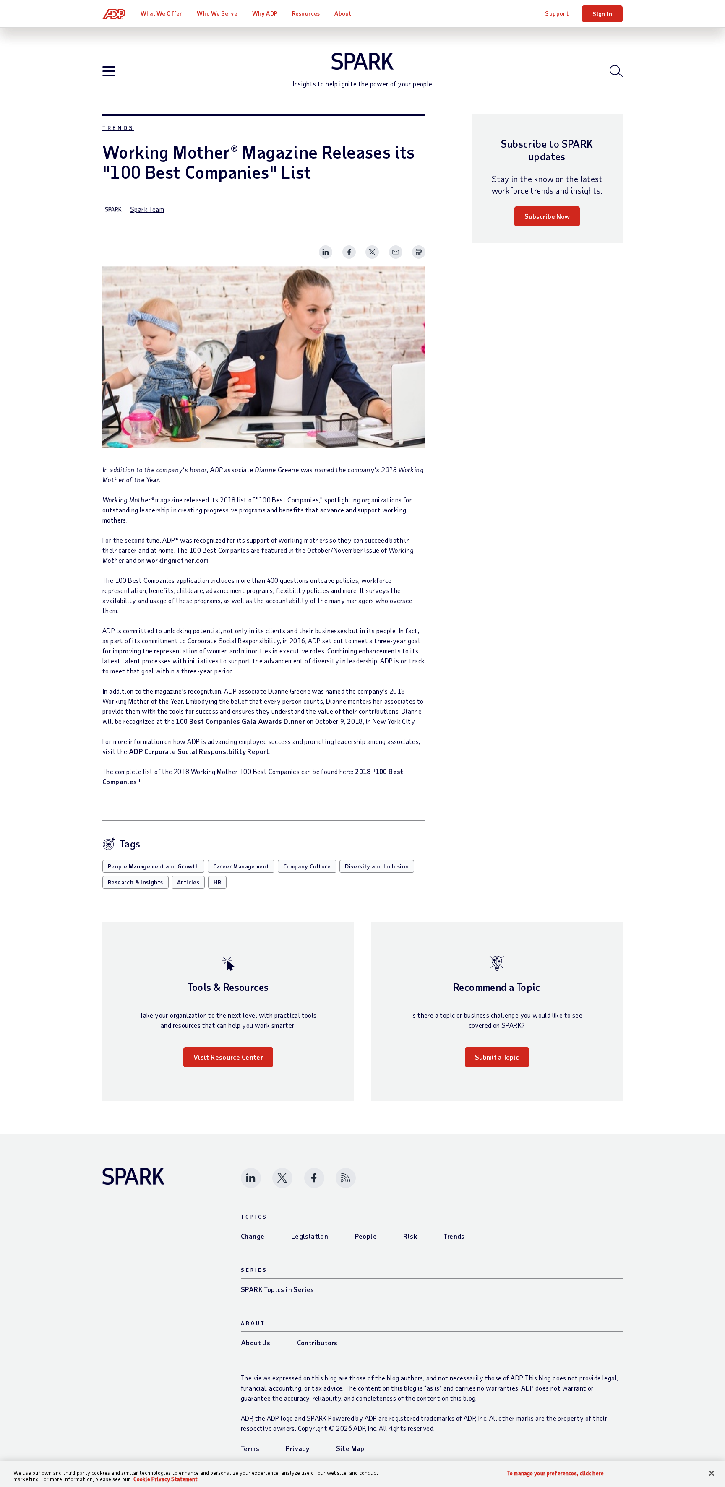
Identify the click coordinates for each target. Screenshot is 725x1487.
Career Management (241, 866)
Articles (188, 882)
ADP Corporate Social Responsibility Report (199, 751)
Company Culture (307, 866)
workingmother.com (177, 560)
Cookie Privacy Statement (165, 1479)
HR (218, 882)
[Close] (711, 1473)
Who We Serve (217, 13)
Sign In (602, 13)
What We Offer (161, 13)
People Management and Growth (153, 866)
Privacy (297, 1448)
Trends (118, 127)
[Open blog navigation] (108, 71)
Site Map (350, 1448)
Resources (306, 13)
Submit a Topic (497, 1057)
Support (557, 13)
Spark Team (147, 209)
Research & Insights (135, 882)
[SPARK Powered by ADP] (362, 61)
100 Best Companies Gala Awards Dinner (240, 721)
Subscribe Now (547, 216)
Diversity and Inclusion (377, 866)
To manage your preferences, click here (555, 1473)
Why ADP (264, 13)
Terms (250, 1448)
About (342, 13)
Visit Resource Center (228, 1057)
